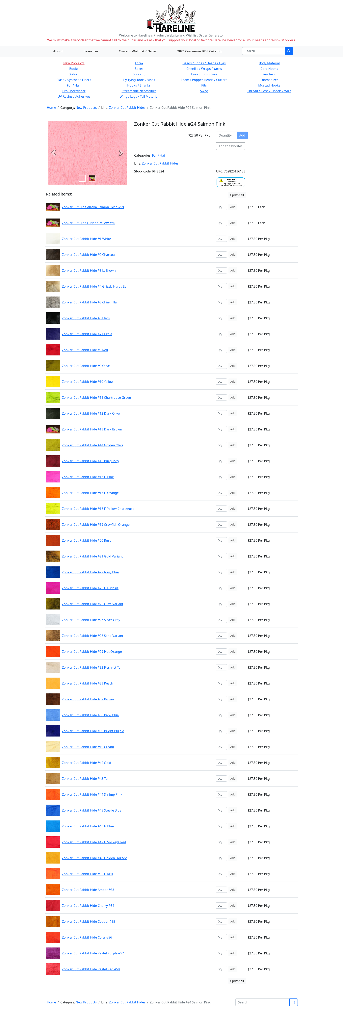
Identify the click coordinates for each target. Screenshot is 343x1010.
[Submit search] (289, 51)
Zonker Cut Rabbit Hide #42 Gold (86, 763)
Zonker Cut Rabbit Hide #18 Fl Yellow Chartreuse (98, 508)
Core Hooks (269, 68)
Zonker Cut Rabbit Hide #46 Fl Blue (88, 826)
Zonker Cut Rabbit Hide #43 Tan (85, 778)
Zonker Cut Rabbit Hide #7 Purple (87, 334)
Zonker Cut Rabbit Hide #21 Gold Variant (92, 556)
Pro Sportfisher (74, 91)
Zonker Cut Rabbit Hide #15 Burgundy (90, 461)
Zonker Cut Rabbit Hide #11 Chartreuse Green (96, 397)
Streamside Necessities (139, 91)
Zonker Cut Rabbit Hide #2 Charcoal (89, 254)
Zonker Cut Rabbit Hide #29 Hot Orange (92, 651)
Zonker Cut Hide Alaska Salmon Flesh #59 (93, 207)
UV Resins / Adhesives (74, 96)
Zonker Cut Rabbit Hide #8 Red (85, 350)
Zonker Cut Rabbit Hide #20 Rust (86, 540)
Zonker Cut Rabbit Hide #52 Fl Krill (87, 874)
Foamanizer (269, 80)
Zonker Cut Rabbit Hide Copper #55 (88, 921)
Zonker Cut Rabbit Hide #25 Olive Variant (92, 604)
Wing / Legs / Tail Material (139, 96)
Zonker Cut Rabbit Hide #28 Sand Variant (92, 636)
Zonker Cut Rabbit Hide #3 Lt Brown (89, 270)
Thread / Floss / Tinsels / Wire (269, 91)
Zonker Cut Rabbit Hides (127, 107)
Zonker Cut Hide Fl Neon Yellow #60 (88, 223)
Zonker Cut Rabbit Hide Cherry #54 (88, 905)
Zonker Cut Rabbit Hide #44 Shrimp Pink (92, 794)
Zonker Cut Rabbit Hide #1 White (86, 239)
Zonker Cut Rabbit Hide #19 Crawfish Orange (96, 524)
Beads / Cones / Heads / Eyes (204, 63)
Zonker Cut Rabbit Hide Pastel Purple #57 (93, 953)
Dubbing (138, 74)
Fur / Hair (74, 85)
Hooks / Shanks (139, 85)
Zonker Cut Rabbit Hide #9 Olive (86, 366)
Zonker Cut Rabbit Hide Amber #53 (88, 890)
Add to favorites (231, 146)
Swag (204, 91)
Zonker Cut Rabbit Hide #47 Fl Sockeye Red (94, 842)
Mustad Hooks (269, 85)
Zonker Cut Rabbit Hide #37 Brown (88, 699)
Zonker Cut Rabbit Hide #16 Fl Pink (88, 477)
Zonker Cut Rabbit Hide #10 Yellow (88, 381)
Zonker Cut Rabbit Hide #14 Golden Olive (92, 445)
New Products (74, 63)
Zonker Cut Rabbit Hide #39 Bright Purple (93, 731)
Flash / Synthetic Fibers (74, 80)
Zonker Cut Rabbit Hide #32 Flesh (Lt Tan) (92, 667)
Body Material (269, 63)
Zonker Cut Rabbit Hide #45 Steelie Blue (91, 810)
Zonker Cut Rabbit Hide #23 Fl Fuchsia (90, 588)
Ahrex (139, 63)
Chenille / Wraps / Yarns (204, 68)
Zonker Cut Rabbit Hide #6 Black (86, 318)
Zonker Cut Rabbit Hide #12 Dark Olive (91, 413)
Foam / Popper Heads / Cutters (204, 80)
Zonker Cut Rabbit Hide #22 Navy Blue (90, 572)
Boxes (139, 68)
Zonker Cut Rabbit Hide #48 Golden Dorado (94, 858)
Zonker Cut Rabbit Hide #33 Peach (87, 683)
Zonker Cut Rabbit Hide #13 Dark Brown (92, 429)
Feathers (269, 74)
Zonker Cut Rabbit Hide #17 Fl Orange (90, 493)
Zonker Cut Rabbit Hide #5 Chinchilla (89, 302)
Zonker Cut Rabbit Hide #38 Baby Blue (90, 715)
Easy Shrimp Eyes (204, 74)
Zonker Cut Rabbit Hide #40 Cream (88, 747)
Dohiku (73, 74)
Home (51, 107)
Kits (204, 85)
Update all (237, 195)
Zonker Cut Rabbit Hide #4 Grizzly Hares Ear (95, 286)
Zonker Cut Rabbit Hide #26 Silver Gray (91, 620)
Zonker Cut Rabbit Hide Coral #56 (87, 937)
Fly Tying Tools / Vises (139, 80)
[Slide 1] (92, 178)
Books (74, 68)
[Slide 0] (82, 178)
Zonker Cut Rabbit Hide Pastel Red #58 (91, 969)
